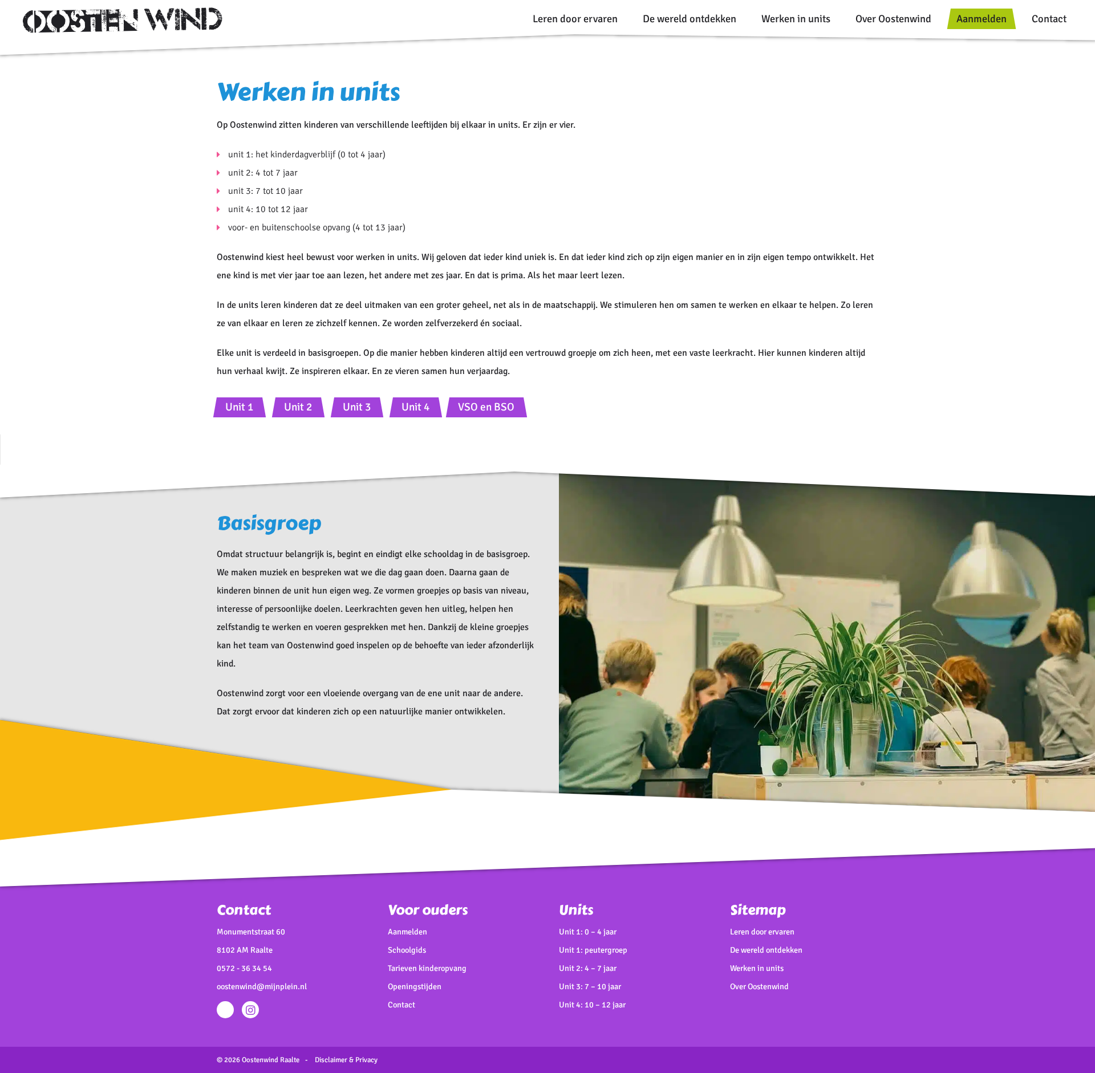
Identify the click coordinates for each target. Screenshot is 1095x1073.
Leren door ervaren (575, 19)
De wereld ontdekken (689, 19)
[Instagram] (250, 1009)
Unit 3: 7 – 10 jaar (590, 986)
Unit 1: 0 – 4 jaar (588, 931)
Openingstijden (414, 986)
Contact (1049, 19)
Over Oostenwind (893, 19)
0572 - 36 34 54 (244, 968)
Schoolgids (407, 950)
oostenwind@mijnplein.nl (262, 986)
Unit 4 (415, 407)
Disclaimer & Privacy (346, 1059)
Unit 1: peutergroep (593, 950)
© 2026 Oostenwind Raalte (258, 1059)
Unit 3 (357, 407)
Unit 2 (298, 407)
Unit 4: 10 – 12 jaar (592, 1004)
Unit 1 (239, 407)
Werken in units (795, 19)
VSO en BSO (486, 407)
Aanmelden (981, 19)
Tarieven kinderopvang (427, 968)
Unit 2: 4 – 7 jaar (588, 968)
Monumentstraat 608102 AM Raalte (251, 940)
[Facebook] (225, 1009)
